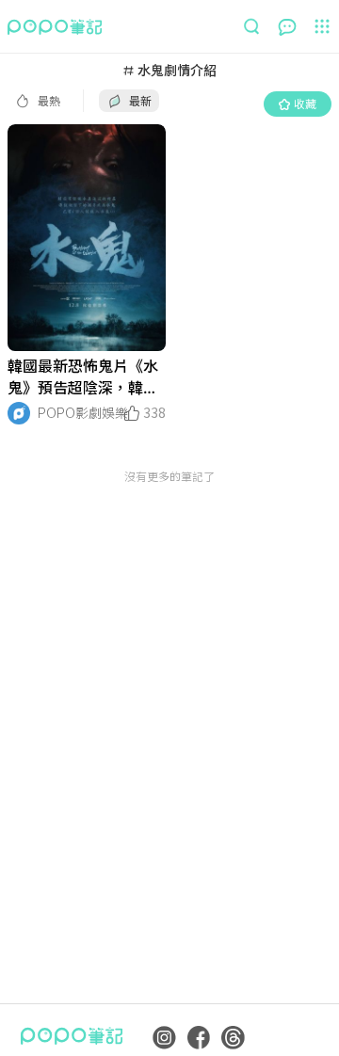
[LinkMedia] (87, 237)
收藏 (305, 103)
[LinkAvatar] (19, 413)
